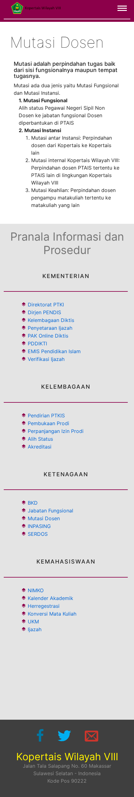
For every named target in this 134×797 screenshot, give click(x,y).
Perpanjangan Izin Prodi (56, 431)
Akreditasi (39, 447)
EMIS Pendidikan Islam (53, 351)
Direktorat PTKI (45, 304)
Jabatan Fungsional (50, 510)
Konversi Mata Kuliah (51, 614)
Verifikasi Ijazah (45, 359)
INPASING (39, 526)
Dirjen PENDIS (43, 312)
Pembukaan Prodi (48, 423)
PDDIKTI (36, 343)
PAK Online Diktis (47, 336)
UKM (32, 621)
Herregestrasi (43, 606)
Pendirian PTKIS (46, 415)
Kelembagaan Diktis (50, 320)
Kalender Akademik (49, 598)
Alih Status (40, 439)
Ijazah (33, 629)
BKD (33, 503)
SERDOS (38, 534)
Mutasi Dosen (44, 518)
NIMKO (35, 590)
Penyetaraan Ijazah (49, 328)
